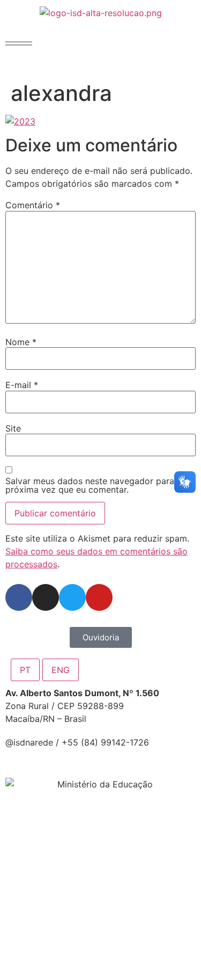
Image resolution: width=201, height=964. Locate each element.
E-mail (21, 385)
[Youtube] (99, 597)
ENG (60, 669)
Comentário (32, 205)
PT (25, 669)
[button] (18, 43)
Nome (20, 342)
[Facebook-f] (18, 597)
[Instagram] (45, 597)
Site (13, 428)
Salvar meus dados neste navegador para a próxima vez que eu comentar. (93, 485)
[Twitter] (72, 597)
